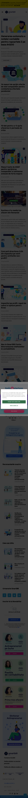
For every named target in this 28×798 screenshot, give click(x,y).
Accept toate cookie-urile (14, 401)
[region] (14, 399)
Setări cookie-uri (14, 405)
